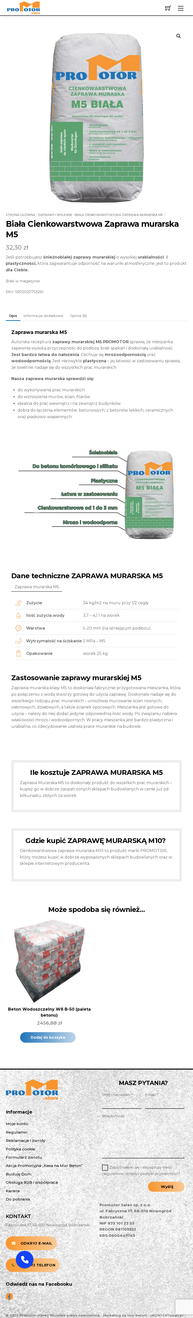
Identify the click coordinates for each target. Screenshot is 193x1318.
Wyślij (167, 1186)
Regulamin (16, 1132)
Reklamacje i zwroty (25, 1140)
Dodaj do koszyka (48, 1037)
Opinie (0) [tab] (78, 316)
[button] (178, 36)
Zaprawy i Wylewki (55, 215)
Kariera (13, 1190)
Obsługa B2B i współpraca (32, 1182)
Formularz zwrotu (24, 1157)
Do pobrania (18, 1199)
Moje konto (17, 1123)
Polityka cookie (20, 1149)
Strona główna (20, 215)
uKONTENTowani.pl (166, 1315)
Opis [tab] (13, 316)
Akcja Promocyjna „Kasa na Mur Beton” (44, 1165)
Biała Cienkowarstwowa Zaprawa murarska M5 (119, 215)
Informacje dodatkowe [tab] (43, 316)
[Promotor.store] (23, 7)
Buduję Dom (18, 1174)
